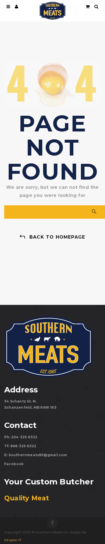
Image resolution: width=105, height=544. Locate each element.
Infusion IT (12, 540)
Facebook (14, 464)
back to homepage (57, 237)
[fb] (52, 522)
